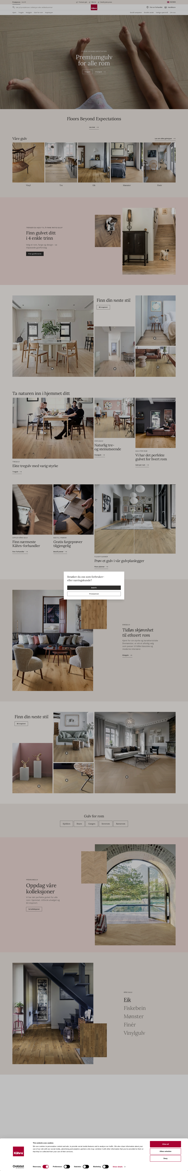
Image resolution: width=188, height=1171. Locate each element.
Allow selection (165, 1151)
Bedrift (94, 588)
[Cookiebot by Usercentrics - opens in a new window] (18, 1166)
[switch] (67, 1166)
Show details (118, 1167)
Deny (165, 1158)
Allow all (165, 1144)
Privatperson (94, 594)
